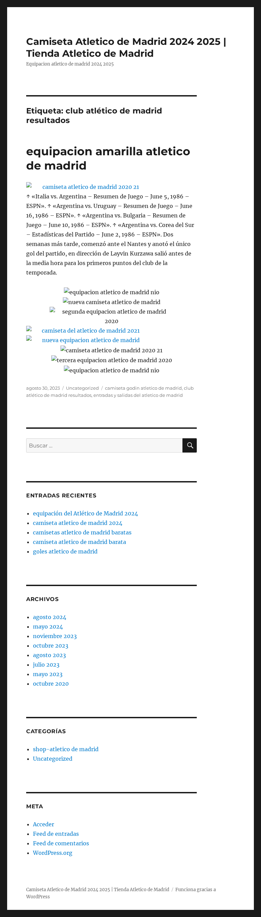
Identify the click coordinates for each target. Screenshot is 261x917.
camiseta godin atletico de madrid (143, 388)
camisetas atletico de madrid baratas (82, 532)
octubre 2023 (50, 645)
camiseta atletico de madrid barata (79, 542)
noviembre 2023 (55, 636)
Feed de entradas (56, 833)
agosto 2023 (49, 655)
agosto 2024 (49, 617)
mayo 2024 (48, 626)
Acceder (43, 824)
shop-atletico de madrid (66, 749)
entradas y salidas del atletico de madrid (138, 395)
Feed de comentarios (61, 843)
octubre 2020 (51, 683)
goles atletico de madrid (65, 551)
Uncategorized (82, 388)
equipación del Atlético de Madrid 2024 (85, 513)
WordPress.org (52, 852)
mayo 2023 (48, 674)
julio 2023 (46, 664)
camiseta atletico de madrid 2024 (77, 522)
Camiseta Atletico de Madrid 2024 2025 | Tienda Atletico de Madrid (126, 47)
